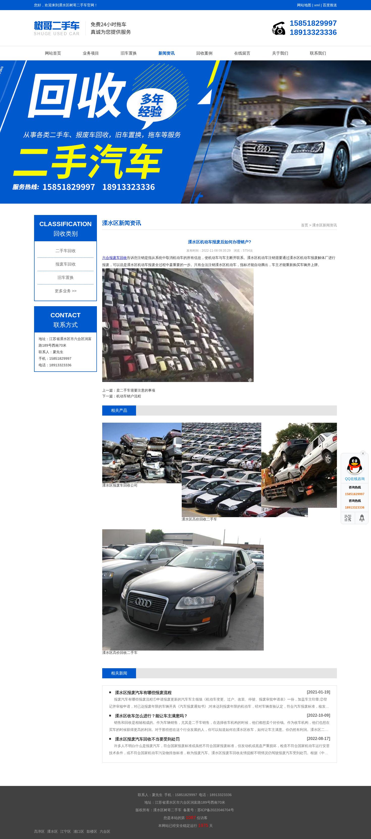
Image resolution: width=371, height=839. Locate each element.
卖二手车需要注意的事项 (135, 390)
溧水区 (52, 831)
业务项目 (91, 53)
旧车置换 (129, 53)
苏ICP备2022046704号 (215, 810)
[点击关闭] (363, 453)
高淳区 (39, 831)
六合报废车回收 (114, 258)
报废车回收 (66, 264)
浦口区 (78, 831)
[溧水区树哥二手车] (82, 28)
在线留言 (242, 53)
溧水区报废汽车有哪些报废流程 (143, 692)
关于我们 (280, 53)
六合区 (105, 831)
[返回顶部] (362, 518)
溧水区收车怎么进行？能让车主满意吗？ (151, 716)
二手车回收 (66, 251)
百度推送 (330, 5)
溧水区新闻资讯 (324, 225)
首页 (304, 225)
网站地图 (304, 5)
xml (317, 5)
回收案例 (204, 53)
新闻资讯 (166, 53)
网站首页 (53, 53)
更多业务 (65, 291)
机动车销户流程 (128, 396)
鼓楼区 (92, 831)
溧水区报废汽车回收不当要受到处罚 (147, 739)
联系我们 (318, 53)
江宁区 (65, 831)
